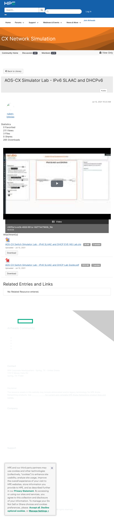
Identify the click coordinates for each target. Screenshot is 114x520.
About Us (11, 412)
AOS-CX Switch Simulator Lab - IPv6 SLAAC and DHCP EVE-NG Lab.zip (43, 244)
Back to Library (14, 71)
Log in (88, 11)
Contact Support (15, 456)
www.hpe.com (38, 395)
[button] (52, 467)
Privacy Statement (24, 491)
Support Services (15, 452)
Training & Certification (17, 460)
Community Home (10, 53)
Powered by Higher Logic (57, 515)
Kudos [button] (103, 91)
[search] (42, 10)
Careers (10, 416)
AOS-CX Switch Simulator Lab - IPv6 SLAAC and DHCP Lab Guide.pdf (42, 265)
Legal (9, 437)
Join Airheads (89, 20)
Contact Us (12, 421)
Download (11, 253)
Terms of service (14, 433)
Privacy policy (13, 429)
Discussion (29, 53)
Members (48, 53)
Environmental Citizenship (19, 425)
